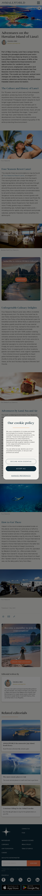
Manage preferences (21, 476)
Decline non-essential (21, 461)
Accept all (21, 469)
